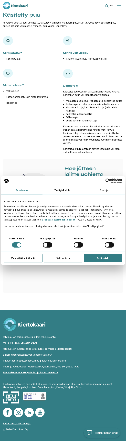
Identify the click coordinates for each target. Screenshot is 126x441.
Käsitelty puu (13, 58)
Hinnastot (11, 102)
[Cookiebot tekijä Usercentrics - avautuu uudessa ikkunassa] (108, 181)
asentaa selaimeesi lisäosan (59, 219)
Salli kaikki (103, 258)
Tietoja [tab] (104, 190)
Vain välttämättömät (23, 258)
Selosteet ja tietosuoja (17, 423)
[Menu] (119, 6)
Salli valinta (63, 258)
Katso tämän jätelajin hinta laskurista (27, 96)
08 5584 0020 (29, 342)
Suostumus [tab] (22, 190)
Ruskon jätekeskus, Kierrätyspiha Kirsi (86, 58)
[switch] (47, 245)
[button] (102, 433)
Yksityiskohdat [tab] (62, 190)
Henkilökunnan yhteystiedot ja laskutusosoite (30, 372)
